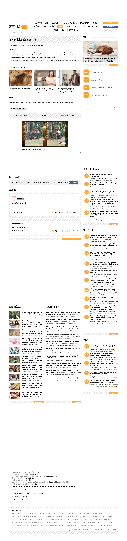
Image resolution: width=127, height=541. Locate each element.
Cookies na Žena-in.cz (20, 497)
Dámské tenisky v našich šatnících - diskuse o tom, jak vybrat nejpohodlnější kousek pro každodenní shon (62, 516)
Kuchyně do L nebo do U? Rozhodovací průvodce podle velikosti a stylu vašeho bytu (96, 516)
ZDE (38, 472)
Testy (45, 26)
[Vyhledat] (106, 30)
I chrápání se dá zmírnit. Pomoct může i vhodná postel (61, 513)
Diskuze (90, 26)
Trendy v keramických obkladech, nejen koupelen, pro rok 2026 (96, 519)
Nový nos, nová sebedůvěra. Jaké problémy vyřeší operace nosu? (96, 513)
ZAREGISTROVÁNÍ (36, 182)
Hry (62, 30)
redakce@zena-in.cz (51, 476)
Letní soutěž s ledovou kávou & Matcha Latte (100, 61)
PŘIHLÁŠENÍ (46, 182)
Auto (74, 26)
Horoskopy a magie (70, 23)
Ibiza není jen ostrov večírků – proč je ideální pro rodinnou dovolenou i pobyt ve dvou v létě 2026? (28, 516)
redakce (35, 474)
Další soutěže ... (113, 65)
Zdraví (67, 26)
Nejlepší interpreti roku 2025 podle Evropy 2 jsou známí (28, 526)
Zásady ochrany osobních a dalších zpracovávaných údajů (30, 493)
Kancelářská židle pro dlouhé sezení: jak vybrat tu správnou (62, 522)
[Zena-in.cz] (19, 26)
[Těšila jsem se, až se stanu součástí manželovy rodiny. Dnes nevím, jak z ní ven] (45, 78)
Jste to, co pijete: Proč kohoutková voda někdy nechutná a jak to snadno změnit (62, 526)
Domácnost (56, 23)
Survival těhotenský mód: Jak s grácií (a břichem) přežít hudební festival (28, 513)
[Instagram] (110, 30)
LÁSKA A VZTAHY (21, 109)
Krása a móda (84, 23)
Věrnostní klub (72, 30)
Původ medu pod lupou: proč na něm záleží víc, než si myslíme (96, 522)
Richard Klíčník (69, 115)
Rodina (94, 23)
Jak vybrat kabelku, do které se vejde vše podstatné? (27, 519)
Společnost (36, 26)
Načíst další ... (71, 239)
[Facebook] (115, 30)
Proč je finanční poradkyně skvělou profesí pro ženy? (27, 522)
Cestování (38, 23)
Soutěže (82, 26)
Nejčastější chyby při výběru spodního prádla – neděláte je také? (62, 519)
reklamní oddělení (53, 482)
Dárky (47, 23)
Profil (56, 30)
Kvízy (97, 26)
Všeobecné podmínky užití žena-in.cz (25, 490)
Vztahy (60, 26)
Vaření (52, 26)
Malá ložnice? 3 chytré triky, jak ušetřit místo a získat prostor (96, 526)
